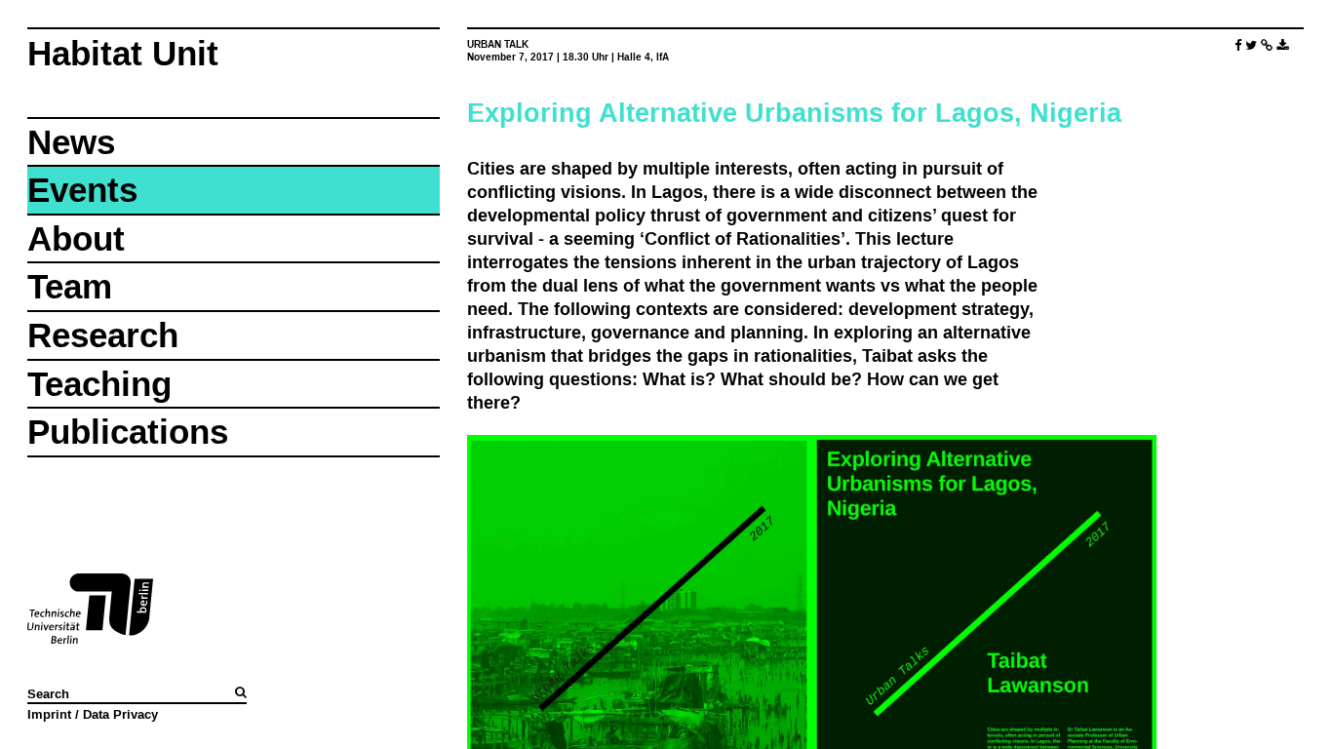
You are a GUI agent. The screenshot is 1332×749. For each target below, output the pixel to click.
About (76, 238)
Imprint (49, 714)
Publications (127, 431)
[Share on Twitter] (1251, 45)
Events (82, 190)
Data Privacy (120, 714)
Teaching (99, 384)
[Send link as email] (1267, 45)
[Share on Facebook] (1237, 45)
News (71, 142)
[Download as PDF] (1282, 45)
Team (69, 286)
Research (102, 335)
